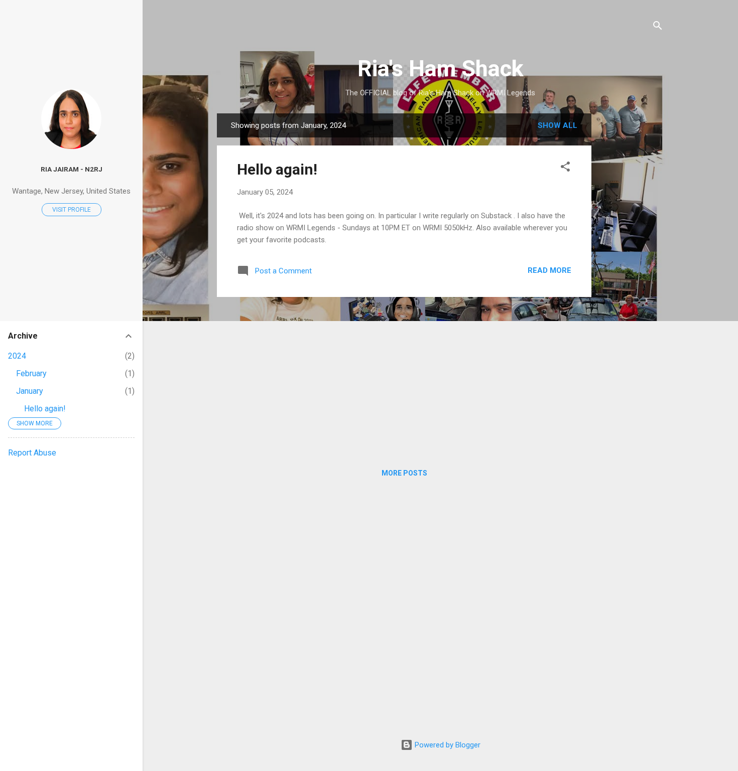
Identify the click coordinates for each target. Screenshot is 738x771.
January (29, 391)
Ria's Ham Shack (440, 68)
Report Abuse (32, 452)
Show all (557, 125)
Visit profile (71, 209)
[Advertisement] (631, 263)
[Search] (658, 27)
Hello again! (277, 169)
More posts (404, 473)
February (31, 373)
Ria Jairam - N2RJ (71, 169)
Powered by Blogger (446, 744)
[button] (565, 168)
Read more (549, 270)
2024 (17, 356)
